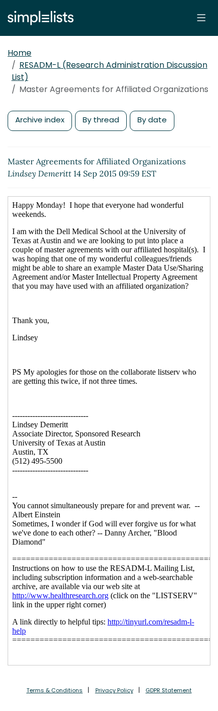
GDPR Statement (169, 690)
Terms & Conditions (54, 690)
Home (19, 53)
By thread (101, 119)
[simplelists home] (38, 18)
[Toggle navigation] (201, 18)
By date (152, 119)
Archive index (39, 119)
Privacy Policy (114, 690)
